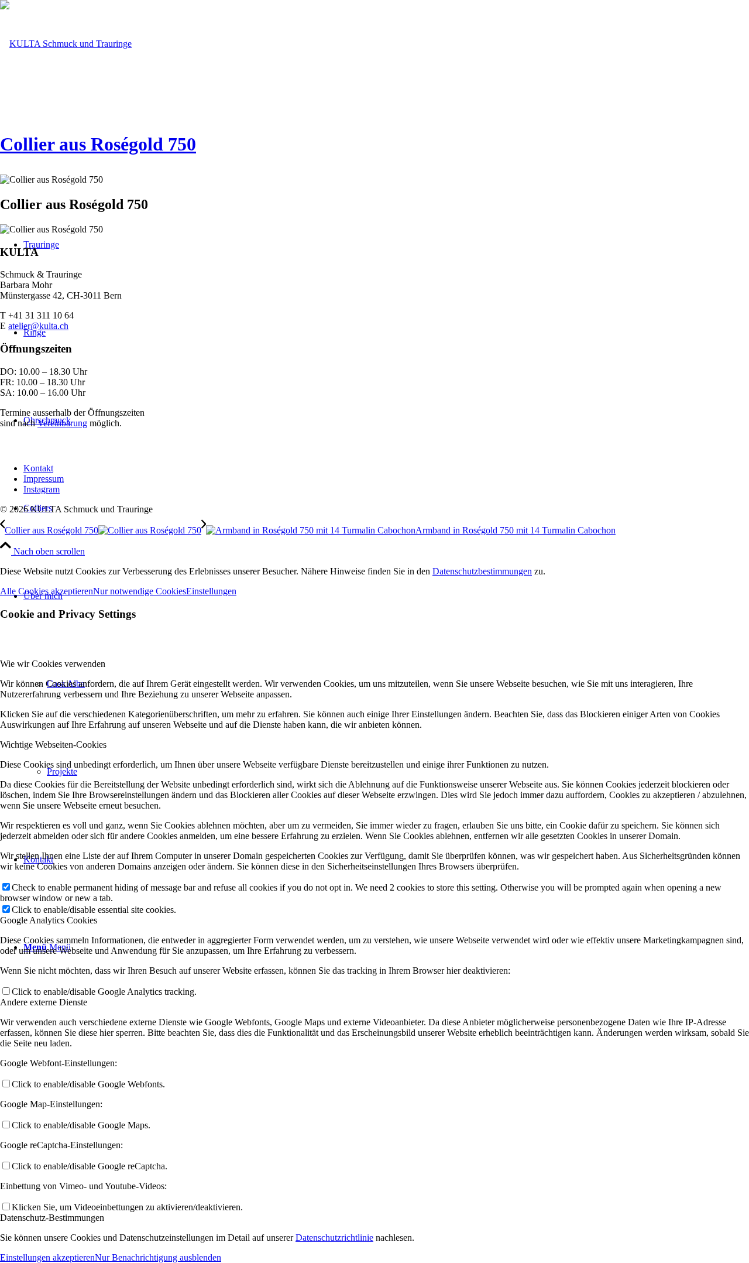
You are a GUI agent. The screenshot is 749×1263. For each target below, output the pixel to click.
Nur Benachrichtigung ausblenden (158, 1257)
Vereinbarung (62, 423)
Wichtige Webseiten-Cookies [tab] (53, 744)
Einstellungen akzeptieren (47, 1257)
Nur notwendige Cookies (139, 591)
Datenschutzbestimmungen (482, 571)
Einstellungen (211, 591)
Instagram (41, 489)
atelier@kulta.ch (38, 326)
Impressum (43, 479)
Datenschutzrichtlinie (334, 1238)
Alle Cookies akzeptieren (46, 591)
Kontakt (38, 468)
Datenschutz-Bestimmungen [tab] (52, 1218)
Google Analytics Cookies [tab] (48, 920)
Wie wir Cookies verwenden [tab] (52, 664)
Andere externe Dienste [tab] (43, 1002)
